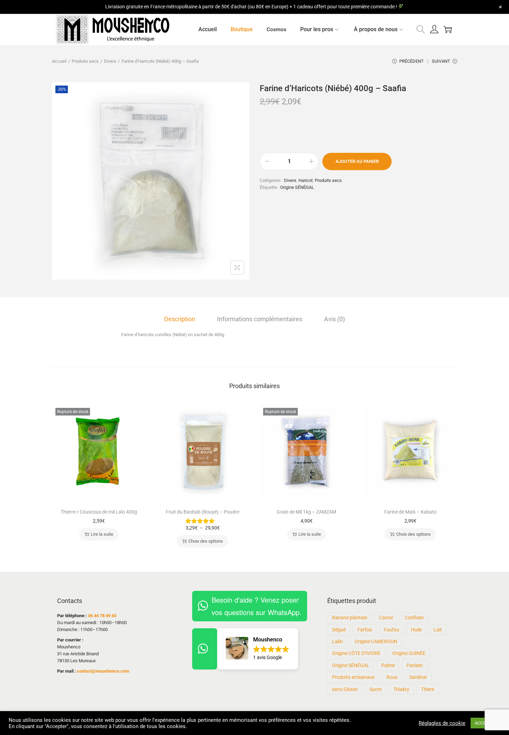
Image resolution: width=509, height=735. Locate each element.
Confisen (414, 617)
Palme (388, 665)
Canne (386, 617)
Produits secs (85, 61)
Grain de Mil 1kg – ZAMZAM (306, 512)
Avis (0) (334, 319)
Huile (416, 629)
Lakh (337, 641)
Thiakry (401, 689)
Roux (392, 677)
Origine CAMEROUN (376, 641)
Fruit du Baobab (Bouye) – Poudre (202, 512)
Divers (110, 61)
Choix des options (205, 541)
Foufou (391, 629)
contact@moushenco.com (103, 671)
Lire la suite (102, 534)
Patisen (415, 665)
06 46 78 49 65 (102, 615)
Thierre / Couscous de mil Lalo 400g (99, 512)
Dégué (339, 629)
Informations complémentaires (259, 319)
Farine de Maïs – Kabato (410, 512)
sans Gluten (345, 689)
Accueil (59, 61)
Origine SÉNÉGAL (297, 187)
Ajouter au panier (357, 161)
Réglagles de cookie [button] (442, 723)
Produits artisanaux (353, 677)
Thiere (427, 689)
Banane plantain (349, 617)
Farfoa (364, 629)
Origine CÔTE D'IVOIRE (356, 653)
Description (179, 319)
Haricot (305, 180)
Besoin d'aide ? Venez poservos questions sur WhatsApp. (257, 606)
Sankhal (418, 677)
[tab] (179, 319)
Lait (438, 629)
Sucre (375, 689)
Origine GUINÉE (409, 653)
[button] (257, 649)
